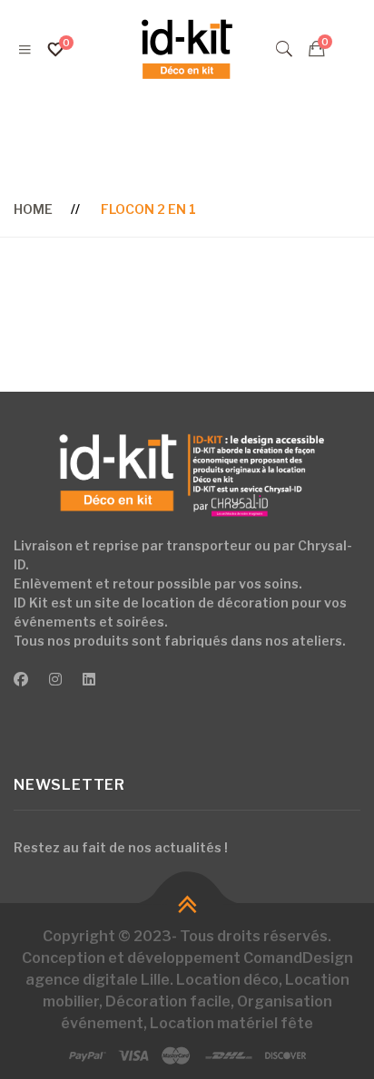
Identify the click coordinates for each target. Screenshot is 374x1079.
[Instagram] (55, 680)
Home (33, 209)
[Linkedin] (89, 680)
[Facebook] (21, 680)
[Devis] (317, 49)
